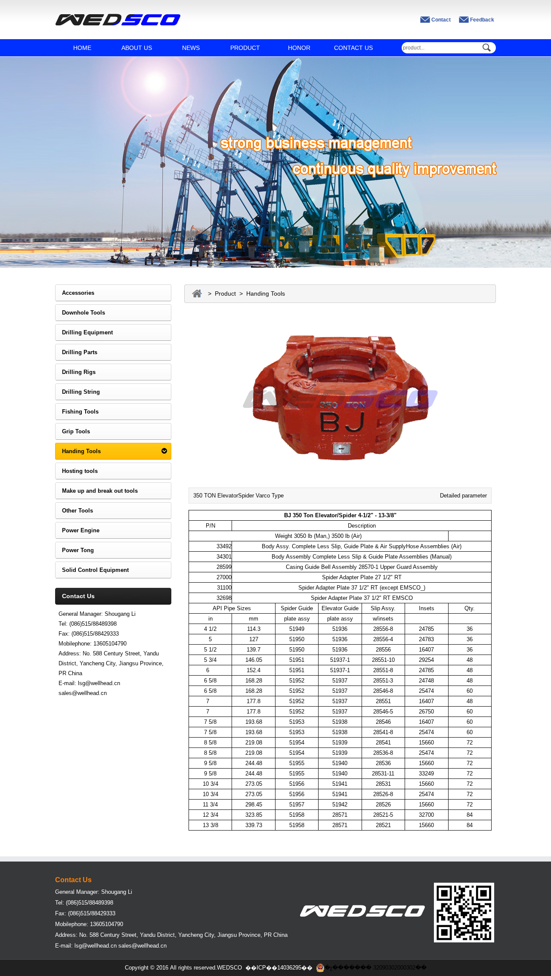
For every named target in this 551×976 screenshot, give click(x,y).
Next (538, 155)
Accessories (74, 293)
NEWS (191, 47)
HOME (82, 47)
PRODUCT (245, 47)
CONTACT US (353, 47)
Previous (13, 155)
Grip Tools (72, 431)
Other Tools (74, 510)
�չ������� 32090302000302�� (376, 967)
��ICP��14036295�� (279, 967)
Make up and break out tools (96, 491)
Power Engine (77, 530)
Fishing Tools (77, 411)
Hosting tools (76, 471)
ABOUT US (136, 47)
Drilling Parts (76, 352)
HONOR (299, 47)
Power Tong (74, 550)
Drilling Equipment (84, 332)
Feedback (482, 20)
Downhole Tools (80, 312)
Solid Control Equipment (92, 570)
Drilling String (77, 392)
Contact (441, 20)
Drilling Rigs (75, 372)
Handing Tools (78, 451)
